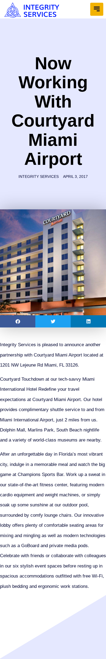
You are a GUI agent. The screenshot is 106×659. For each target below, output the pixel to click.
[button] (97, 9)
